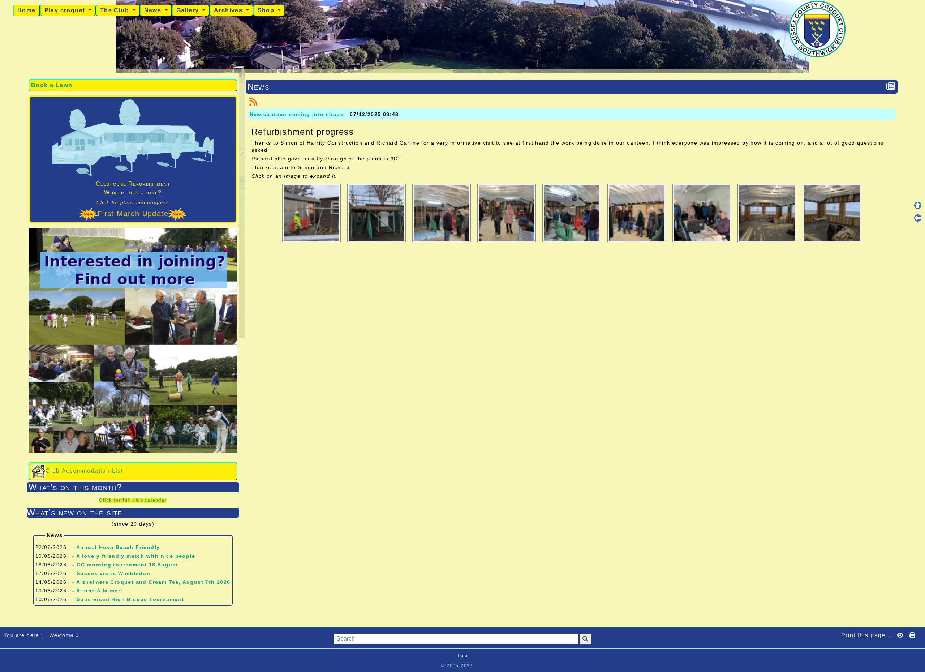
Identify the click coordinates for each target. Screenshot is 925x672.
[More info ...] (499, 665)
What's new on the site (132, 512)
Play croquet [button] (65, 10)
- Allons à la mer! (97, 591)
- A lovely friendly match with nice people (133, 556)
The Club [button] (115, 10)
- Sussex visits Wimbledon (111, 573)
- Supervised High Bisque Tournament (128, 599)
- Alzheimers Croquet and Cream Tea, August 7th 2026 (151, 582)
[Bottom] (917, 230)
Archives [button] (229, 10)
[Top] (917, 205)
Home (26, 10)
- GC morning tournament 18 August (125, 565)
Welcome (61, 635)
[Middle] (917, 218)
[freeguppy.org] (422, 665)
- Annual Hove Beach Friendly (116, 547)
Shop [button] (267, 10)
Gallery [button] (188, 10)
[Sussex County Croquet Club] (817, 28)
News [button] (153, 10)
